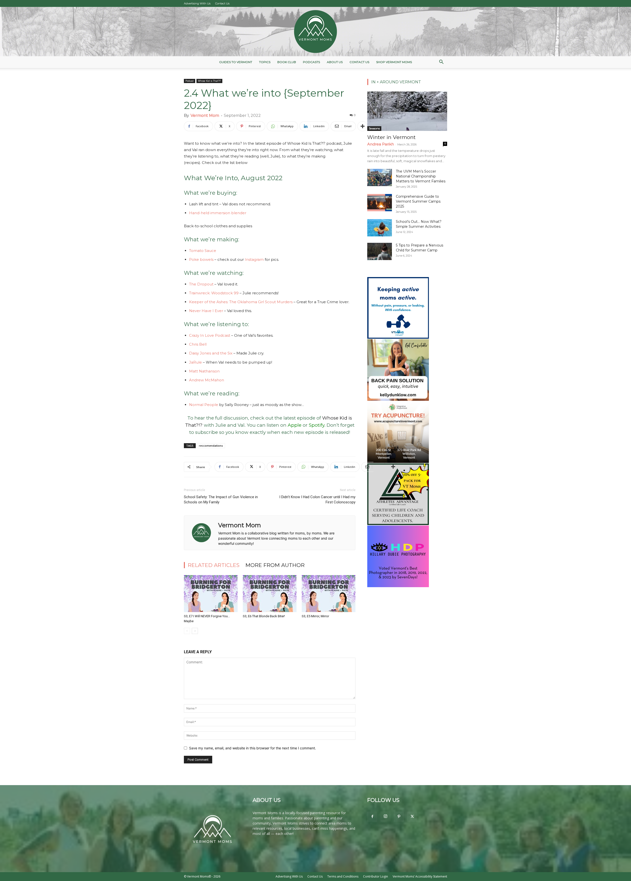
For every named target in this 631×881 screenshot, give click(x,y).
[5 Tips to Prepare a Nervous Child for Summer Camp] (379, 251)
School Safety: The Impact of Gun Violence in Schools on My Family (221, 499)
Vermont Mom (205, 115)
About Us (335, 62)
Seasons (374, 128)
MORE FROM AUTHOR (275, 565)
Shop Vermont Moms (394, 62)
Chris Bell (198, 344)
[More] (362, 126)
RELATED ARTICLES (214, 565)
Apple (295, 425)
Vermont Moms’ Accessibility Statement (420, 876)
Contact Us (222, 3)
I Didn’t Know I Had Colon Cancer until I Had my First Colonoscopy (317, 499)
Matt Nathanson (204, 371)
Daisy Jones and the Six (210, 353)
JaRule (195, 362)
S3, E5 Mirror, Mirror (315, 616)
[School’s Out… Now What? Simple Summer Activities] (379, 227)
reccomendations (211, 445)
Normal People (203, 404)
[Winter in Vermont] (407, 111)
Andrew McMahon (206, 380)
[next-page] (195, 631)
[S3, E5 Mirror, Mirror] (328, 593)
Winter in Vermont (391, 137)
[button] (441, 62)
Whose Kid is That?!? (209, 81)
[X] (412, 817)
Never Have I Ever (206, 310)
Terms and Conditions (342, 876)
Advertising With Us (197, 3)
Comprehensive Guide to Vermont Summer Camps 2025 (418, 201)
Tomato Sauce (202, 250)
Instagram (255, 259)
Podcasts (311, 62)
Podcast (189, 81)
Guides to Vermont (235, 62)
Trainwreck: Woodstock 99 (214, 293)
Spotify (316, 425)
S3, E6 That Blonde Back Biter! (264, 616)
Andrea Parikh (380, 144)
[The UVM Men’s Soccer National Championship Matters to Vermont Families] (379, 177)
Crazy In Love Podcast (209, 335)
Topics (264, 62)
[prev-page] (187, 631)
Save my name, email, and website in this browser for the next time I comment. (252, 748)
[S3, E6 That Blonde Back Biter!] (270, 593)
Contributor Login (375, 876)
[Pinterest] (399, 817)
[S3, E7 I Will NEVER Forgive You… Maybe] (211, 593)
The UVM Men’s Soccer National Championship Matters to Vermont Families (420, 176)
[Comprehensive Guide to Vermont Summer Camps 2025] (379, 202)
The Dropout (201, 284)
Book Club (286, 62)
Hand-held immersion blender (217, 213)
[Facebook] (372, 817)
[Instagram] (385, 816)
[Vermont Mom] (315, 31)
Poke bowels (201, 259)
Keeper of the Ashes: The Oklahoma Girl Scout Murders (241, 302)
